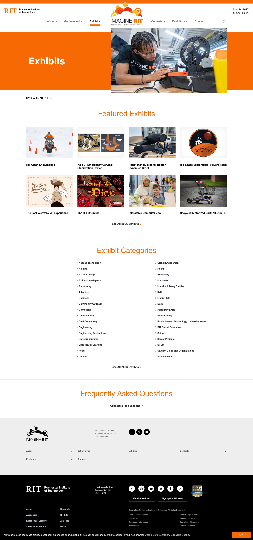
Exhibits (95, 21)
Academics (31, 514)
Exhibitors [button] (178, 21)
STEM (160, 344)
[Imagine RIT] (37, 435)
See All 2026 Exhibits (125, 223)
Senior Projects (166, 339)
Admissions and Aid (36, 526)
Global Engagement (168, 262)
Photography (164, 315)
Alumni (83, 268)
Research (65, 509)
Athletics (84, 292)
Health (161, 268)
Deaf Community (88, 321)
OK (241, 535)
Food (82, 350)
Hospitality (163, 274)
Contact (200, 21)
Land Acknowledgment (138, 514)
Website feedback (142, 498)
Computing (85, 309)
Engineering (85, 327)
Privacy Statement (187, 525)
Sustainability (164, 356)
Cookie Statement (154, 534)
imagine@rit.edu (101, 436)
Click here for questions (125, 405)
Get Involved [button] (72, 21)
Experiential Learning (90, 344)
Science (161, 333)
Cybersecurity (86, 315)
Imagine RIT (37, 98)
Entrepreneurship (88, 339)
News (63, 526)
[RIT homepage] (22, 10)
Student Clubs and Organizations (175, 350)
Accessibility (134, 525)
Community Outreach (90, 303)
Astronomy (85, 286)
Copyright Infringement (189, 522)
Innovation (163, 280)
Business (84, 298)
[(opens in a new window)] (132, 432)
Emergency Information (138, 522)
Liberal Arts (163, 298)
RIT (28, 98)
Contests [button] (157, 21)
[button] (224, 21)
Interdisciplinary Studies (170, 286)
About (29, 509)
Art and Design (87, 274)
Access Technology (90, 262)
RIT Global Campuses (169, 327)
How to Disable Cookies (177, 534)
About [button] (51, 21)
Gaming (83, 356)
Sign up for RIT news (172, 498)
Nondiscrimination (187, 518)
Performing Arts (166, 309)
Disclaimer (133, 518)
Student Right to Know (189, 514)
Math (160, 303)
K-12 (159, 292)
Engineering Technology (92, 333)
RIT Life (64, 514)
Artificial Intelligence (90, 280)
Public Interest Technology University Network (183, 321)
